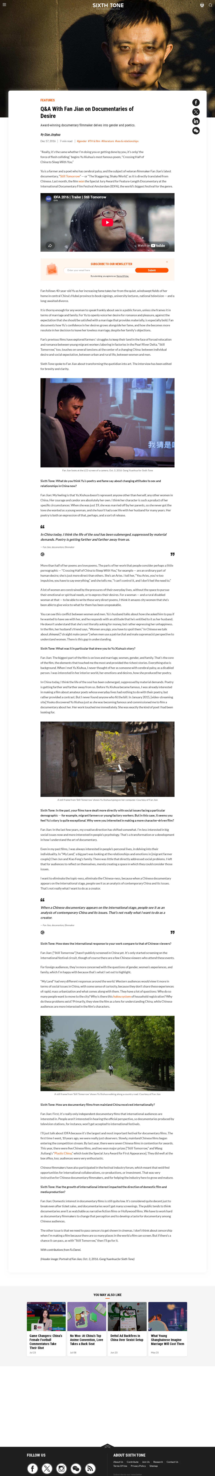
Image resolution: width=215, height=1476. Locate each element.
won (81, 181)
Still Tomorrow (70, 176)
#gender (82, 141)
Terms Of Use (120, 1466)
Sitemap (153, 1466)
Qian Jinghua (52, 134)
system (122, 996)
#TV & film (94, 141)
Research (158, 1462)
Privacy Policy (138, 1466)
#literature (107, 141)
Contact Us (172, 1462)
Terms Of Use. (123, 276)
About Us (118, 1462)
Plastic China (63, 1153)
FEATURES (47, 100)
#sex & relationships (127, 141)
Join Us (146, 1462)
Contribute (132, 1462)
